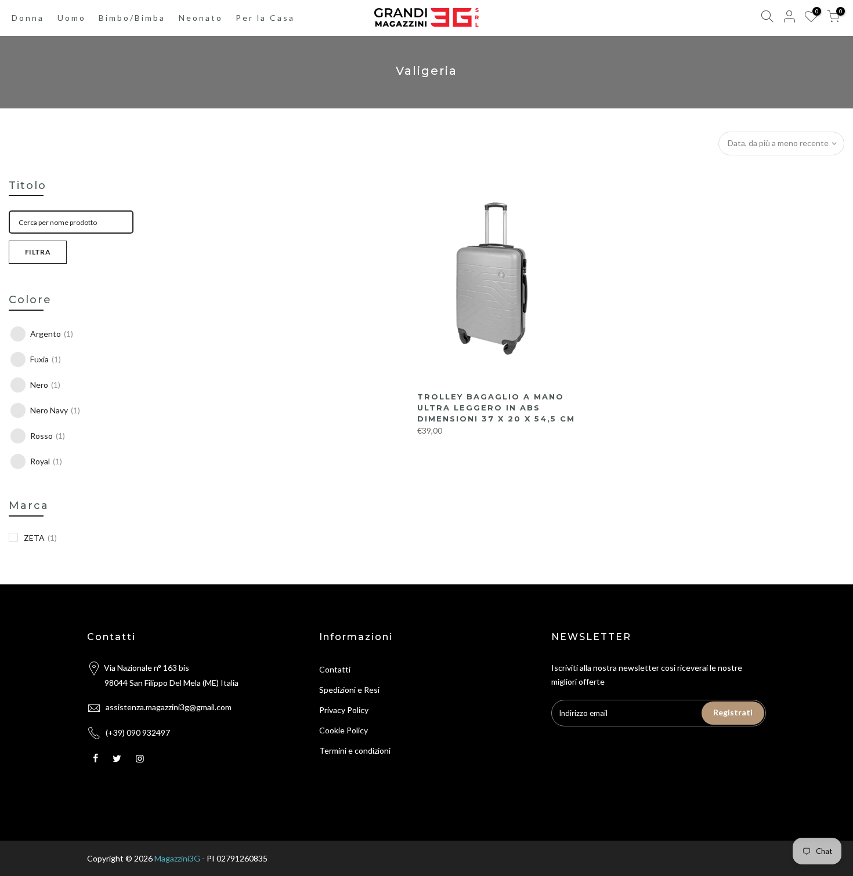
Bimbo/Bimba (132, 18)
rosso (47, 436)
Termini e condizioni (355, 750)
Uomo (71, 18)
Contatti (334, 669)
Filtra (37, 252)
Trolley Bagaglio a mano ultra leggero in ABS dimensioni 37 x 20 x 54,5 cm (496, 407)
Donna (28, 18)
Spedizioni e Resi (349, 690)
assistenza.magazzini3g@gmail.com (169, 707)
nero (45, 385)
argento (51, 334)
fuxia (45, 359)
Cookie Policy (343, 730)
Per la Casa (265, 18)
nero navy (55, 410)
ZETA (40, 538)
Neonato (201, 18)
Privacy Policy (343, 710)
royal (46, 461)
